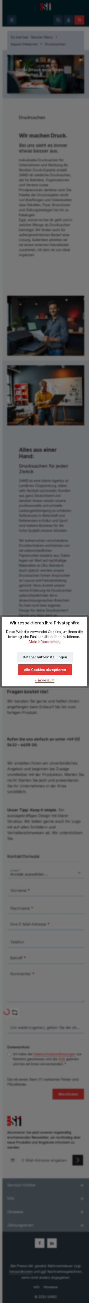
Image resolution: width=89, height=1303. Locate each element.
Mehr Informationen (44, 642)
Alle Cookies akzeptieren (45, 670)
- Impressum (44, 680)
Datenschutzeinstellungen (45, 657)
